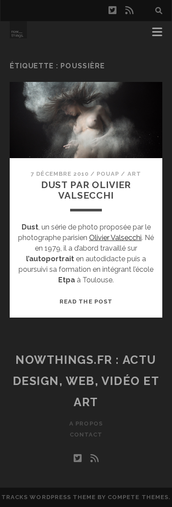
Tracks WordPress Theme (48, 497)
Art (134, 173)
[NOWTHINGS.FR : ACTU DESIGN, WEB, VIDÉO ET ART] (18, 34)
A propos (85, 423)
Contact (86, 434)
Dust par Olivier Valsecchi (86, 190)
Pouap (108, 173)
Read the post (86, 301)
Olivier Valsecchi (115, 237)
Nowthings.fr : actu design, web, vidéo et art (86, 381)
